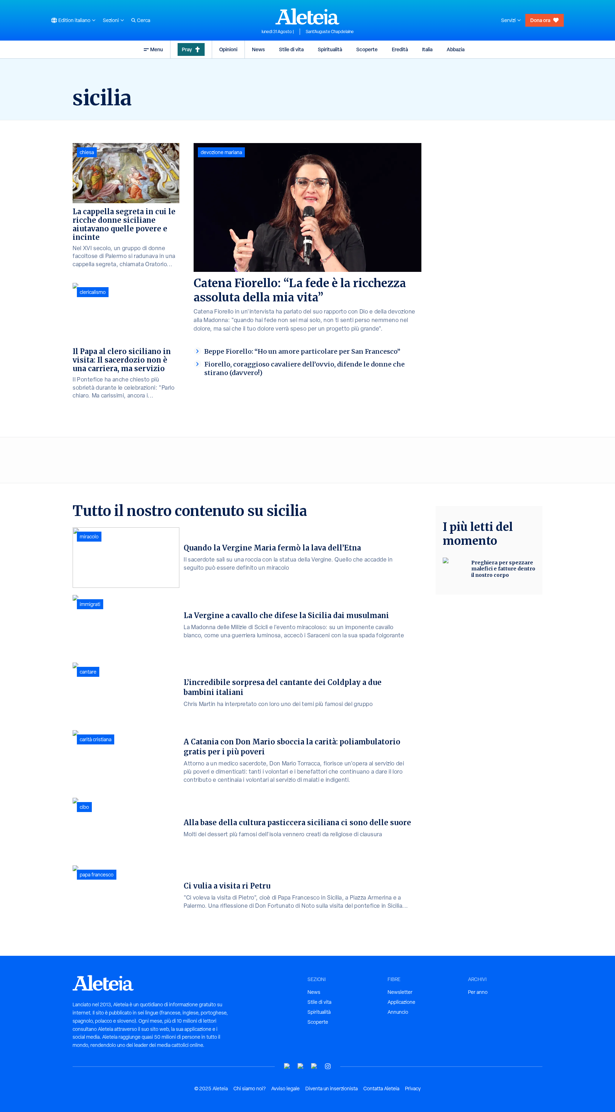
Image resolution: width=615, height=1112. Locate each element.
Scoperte (367, 49)
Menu (156, 49)
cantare (88, 672)
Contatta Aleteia (381, 1088)
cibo (84, 807)
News (258, 49)
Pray (187, 49)
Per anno (478, 992)
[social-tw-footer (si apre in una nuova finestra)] (314, 1066)
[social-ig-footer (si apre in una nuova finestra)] (328, 1066)
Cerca (143, 20)
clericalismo (93, 292)
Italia (427, 49)
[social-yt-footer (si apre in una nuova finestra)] (287, 1066)
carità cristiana (95, 739)
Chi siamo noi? (249, 1088)
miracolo (89, 536)
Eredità (400, 49)
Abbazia (455, 49)
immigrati (90, 604)
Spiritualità (330, 49)
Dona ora (540, 20)
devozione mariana (221, 152)
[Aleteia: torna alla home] (307, 16)
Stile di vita (291, 49)
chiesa (87, 152)
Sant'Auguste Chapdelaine (330, 32)
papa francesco (97, 874)
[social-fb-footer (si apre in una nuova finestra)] (301, 1066)
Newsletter (400, 992)
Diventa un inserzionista (331, 1088)
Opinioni (228, 49)
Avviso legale (285, 1088)
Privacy (413, 1088)
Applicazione (401, 1002)
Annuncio (398, 1012)
